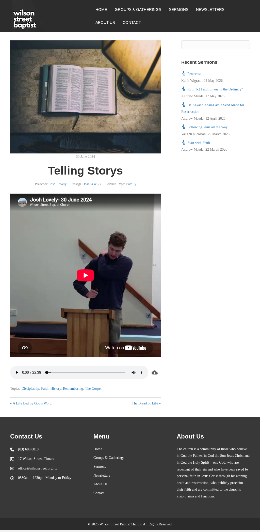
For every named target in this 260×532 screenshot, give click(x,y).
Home (101, 9)
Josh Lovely (58, 184)
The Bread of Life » (146, 403)
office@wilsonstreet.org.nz (37, 468)
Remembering (73, 388)
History (56, 388)
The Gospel (93, 388)
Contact (132, 22)
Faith (44, 388)
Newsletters (210, 9)
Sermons (178, 9)
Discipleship (30, 388)
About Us (105, 22)
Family (131, 184)
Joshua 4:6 (91, 184)
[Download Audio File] (154, 372)
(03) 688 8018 (28, 449)
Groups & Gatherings (138, 9)
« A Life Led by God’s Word (31, 403)
